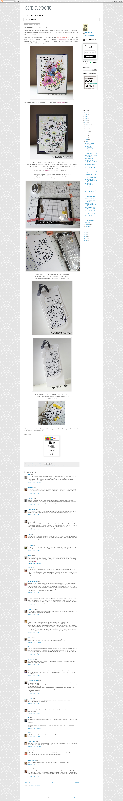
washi (66, 465)
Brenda (30, 646)
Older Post (76, 782)
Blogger (74, 797)
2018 (85, 233)
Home (26, 19)
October (87, 128)
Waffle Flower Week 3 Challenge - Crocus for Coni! (91, 161)
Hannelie (30, 698)
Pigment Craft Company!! (91, 198)
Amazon (48, 459)
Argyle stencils (38, 465)
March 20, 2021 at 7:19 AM (34, 577)
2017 (85, 235)
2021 (85, 122)
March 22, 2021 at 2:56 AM (34, 703)
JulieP (29, 733)
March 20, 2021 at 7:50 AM (34, 592)
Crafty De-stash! (33, 19)
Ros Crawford (31, 609)
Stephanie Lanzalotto (33, 581)
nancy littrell (31, 669)
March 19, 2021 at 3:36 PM (34, 504)
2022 (85, 120)
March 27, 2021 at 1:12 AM (34, 764)
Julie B (29, 637)
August (87, 131)
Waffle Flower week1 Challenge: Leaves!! (90, 195)
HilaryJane (30, 498)
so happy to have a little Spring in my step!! (90, 165)
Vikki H (30, 555)
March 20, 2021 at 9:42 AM (34, 632)
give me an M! (88, 222)
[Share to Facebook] (49, 464)
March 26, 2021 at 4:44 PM (34, 756)
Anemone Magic (31, 465)
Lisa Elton (30, 545)
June (87, 135)
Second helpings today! (90, 190)
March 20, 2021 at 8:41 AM (34, 605)
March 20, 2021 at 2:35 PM (34, 664)
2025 (85, 114)
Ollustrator (64, 797)
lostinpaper (31, 708)
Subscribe (90, 56)
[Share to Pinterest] (51, 464)
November (88, 126)
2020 (85, 229)
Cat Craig (30, 487)
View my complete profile (88, 35)
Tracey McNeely (32, 760)
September (88, 130)
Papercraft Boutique (33, 680)
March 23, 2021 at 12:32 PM (34, 736)
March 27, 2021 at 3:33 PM (34, 776)
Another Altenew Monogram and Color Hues (90, 204)
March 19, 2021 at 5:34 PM (34, 541)
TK (29, 717)
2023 (85, 118)
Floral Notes (54, 465)
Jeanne (30, 567)
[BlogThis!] (46, 464)
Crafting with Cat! (89, 158)
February (88, 224)
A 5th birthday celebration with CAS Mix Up (91, 220)
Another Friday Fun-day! (90, 188)
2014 (85, 240)
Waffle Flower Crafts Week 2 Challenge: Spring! (90, 185)
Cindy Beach (31, 659)
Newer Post (27, 782)
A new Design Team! (90, 213)
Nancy (29, 768)
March (87, 141)
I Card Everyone (37, 8)
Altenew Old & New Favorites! (89, 144)
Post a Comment (30, 779)
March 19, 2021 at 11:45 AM (34, 482)
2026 (85, 112)
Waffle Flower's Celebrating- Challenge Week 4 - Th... (90, 148)
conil (29, 474)
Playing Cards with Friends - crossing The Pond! (91, 180)
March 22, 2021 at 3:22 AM (34, 713)
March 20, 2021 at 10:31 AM (34, 642)
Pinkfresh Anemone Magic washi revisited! (91, 153)
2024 (85, 116)
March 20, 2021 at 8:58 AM (34, 614)
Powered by (85, 62)
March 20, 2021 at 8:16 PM (34, 693)
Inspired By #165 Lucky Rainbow (90, 192)
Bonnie (30, 534)
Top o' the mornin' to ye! (90, 174)
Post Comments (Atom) (36, 785)
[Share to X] (48, 464)
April (87, 139)
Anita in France (31, 741)
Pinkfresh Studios (61, 465)
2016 (85, 236)
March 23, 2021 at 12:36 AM (34, 728)
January (87, 226)
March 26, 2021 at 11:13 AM (34, 746)
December (88, 124)
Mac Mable (30, 519)
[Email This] (45, 464)
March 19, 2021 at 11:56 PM (34, 563)
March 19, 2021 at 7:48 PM (34, 550)
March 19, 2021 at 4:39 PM (34, 514)
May (87, 137)
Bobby (29, 751)
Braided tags (44, 465)
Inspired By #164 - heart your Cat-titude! (90, 216)
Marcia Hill (30, 619)
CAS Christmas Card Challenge (90, 201)
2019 (85, 231)
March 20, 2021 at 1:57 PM (34, 655)
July (87, 133)
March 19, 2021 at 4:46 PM (34, 530)
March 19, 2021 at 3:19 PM (34, 493)
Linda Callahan (31, 509)
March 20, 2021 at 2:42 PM (34, 675)
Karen (29, 597)
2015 (85, 238)
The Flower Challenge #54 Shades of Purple (90, 177)
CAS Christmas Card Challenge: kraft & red (90, 208)
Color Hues (49, 465)
